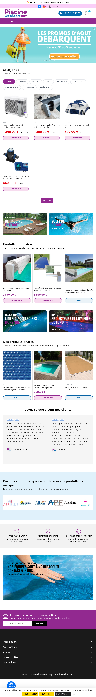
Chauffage (62, 82)
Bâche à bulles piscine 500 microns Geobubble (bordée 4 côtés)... (16, 388)
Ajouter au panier (16, 138)
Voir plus (47, 200)
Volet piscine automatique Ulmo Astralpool (16, 289)
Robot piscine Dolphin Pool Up (77, 126)
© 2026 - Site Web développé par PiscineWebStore (48, 674)
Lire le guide (57, 228)
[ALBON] (40, 502)
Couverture (78, 82)
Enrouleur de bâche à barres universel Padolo (47, 126)
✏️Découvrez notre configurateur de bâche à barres (48, 2)
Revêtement (45, 87)
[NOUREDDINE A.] (9, 449)
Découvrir (9, 326)
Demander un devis (79, 300)
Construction (12, 87)
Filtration (29, 87)
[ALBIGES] (25, 502)
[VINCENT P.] (54, 449)
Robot (48, 82)
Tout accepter (30, 693)
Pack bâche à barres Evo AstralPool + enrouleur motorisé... (48, 289)
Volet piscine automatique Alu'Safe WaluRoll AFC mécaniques (79, 291)
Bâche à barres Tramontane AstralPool (76, 388)
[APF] (55, 502)
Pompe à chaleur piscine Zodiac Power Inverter (14, 126)
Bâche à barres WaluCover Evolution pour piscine (44, 386)
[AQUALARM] (70, 502)
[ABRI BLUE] (10, 502)
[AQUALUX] (85, 502)
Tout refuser (46, 693)
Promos (9, 82)
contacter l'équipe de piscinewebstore (25, 574)
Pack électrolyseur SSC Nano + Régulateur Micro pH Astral (16, 177)
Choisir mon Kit (12, 228)
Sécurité (36, 82)
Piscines (22, 82)
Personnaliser (63, 693)
